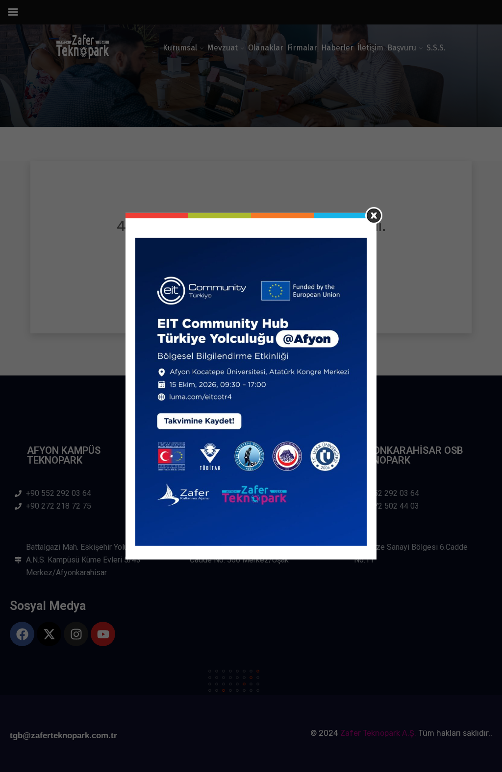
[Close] (373, 215)
